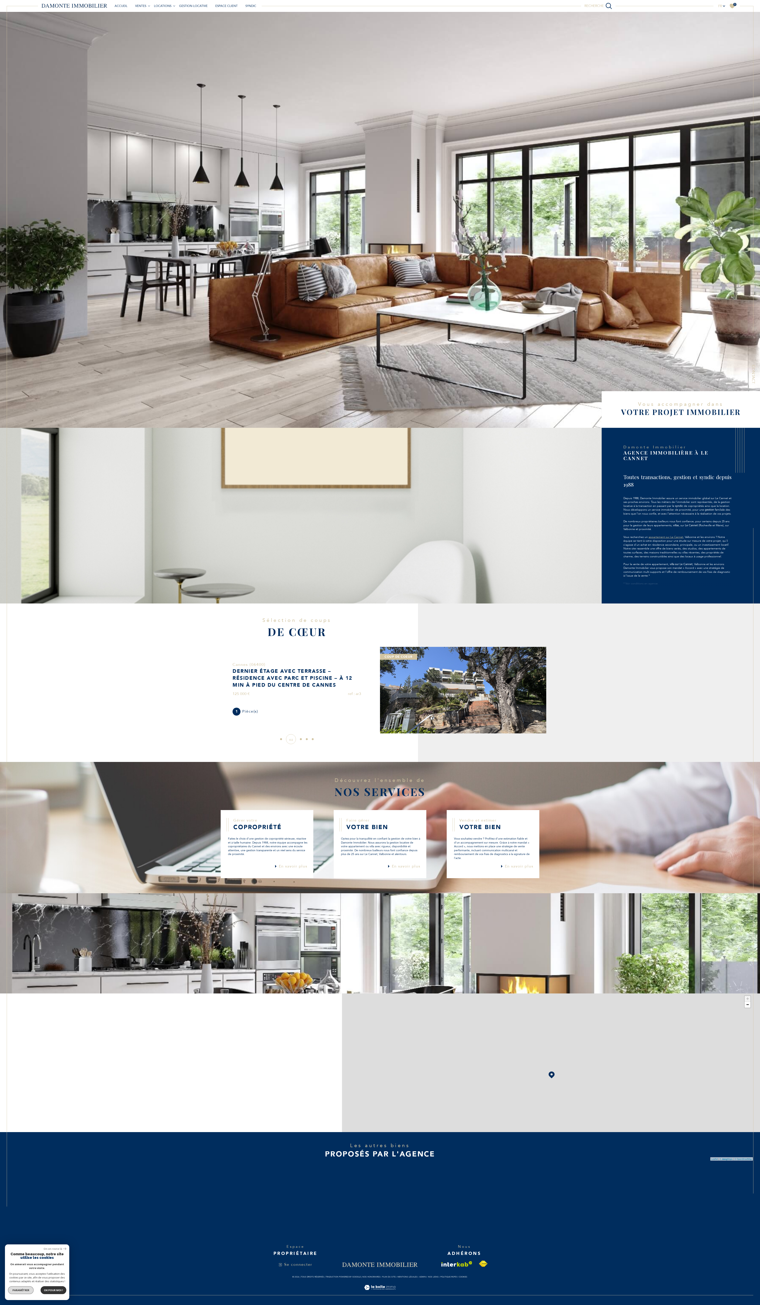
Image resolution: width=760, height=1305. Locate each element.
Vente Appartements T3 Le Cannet (477, 1193)
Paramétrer (20, 1290)
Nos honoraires (371, 1276)
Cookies (463, 1277)
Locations (162, 6)
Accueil (121, 6)
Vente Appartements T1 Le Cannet (477, 1209)
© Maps (726, 1158)
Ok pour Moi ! (53, 1290)
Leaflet (714, 1158)
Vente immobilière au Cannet (381, 1193)
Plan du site (388, 1276)
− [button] (747, 1004)
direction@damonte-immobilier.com (86, 1070)
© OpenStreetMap (743, 1158)
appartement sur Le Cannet (666, 537)
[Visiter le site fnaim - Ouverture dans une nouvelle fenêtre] (483, 1264)
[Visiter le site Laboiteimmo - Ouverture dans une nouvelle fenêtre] (379, 1292)
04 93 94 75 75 (71, 1057)
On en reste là (53, 1248)
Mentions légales (407, 1276)
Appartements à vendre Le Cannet (284, 1193)
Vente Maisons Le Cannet (276, 1201)
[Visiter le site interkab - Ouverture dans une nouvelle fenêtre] (456, 1264)
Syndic (250, 6)
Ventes (140, 6)
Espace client (226, 6)
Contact (753, 374)
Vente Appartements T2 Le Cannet (477, 1201)
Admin (422, 1276)
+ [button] (747, 998)
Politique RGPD (448, 1276)
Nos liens (433, 1276)
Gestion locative (193, 6)
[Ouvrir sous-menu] (148, 5)
